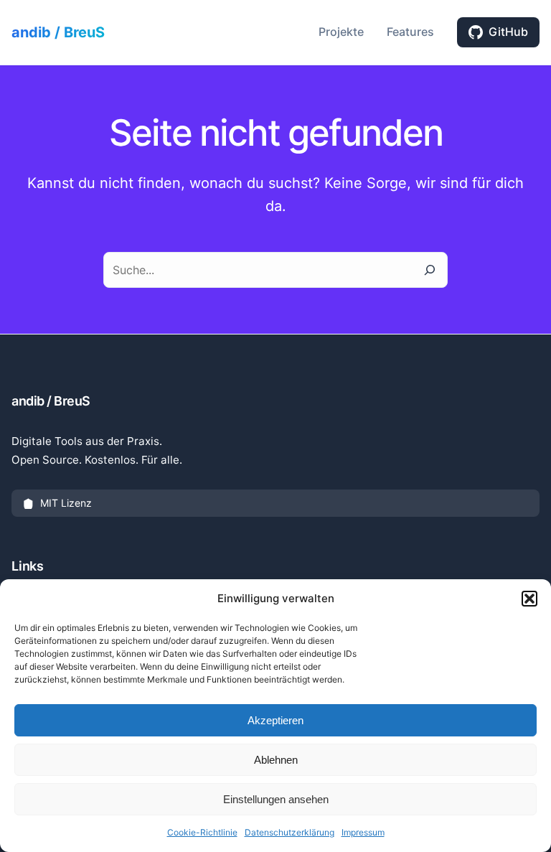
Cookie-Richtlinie (202, 832)
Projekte (341, 31)
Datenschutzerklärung (289, 832)
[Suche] (429, 270)
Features (410, 31)
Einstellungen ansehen (276, 799)
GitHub (508, 31)
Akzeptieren (275, 720)
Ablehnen (276, 760)
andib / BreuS (58, 32)
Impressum (363, 832)
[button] (529, 598)
